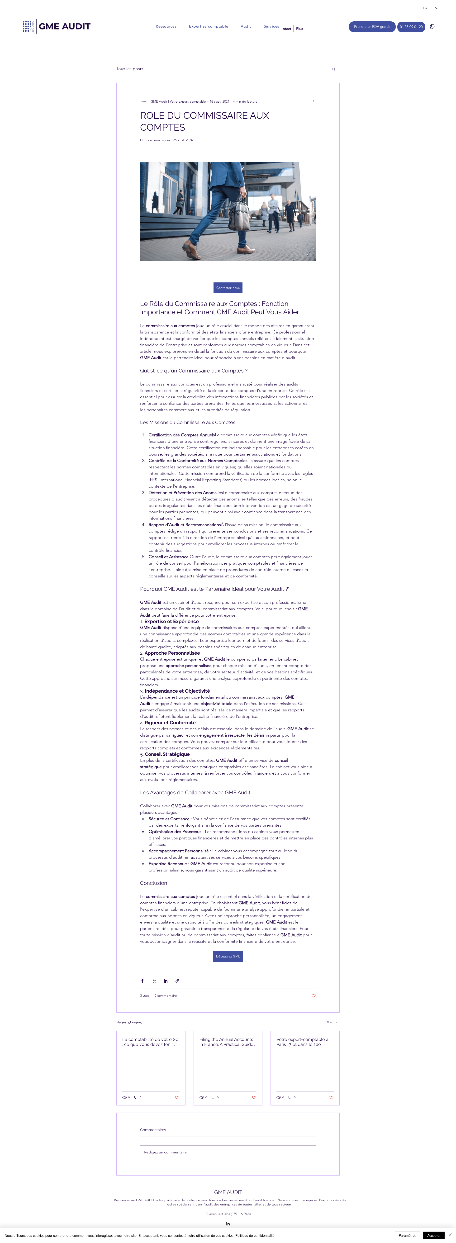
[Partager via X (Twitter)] (154, 981)
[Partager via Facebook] (142, 981)
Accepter (434, 1235)
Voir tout (333, 1022)
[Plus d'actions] (313, 101)
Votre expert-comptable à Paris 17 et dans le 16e (302, 1042)
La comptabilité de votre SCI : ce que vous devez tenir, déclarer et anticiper (150, 1042)
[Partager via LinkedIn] (165, 981)
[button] (333, 69)
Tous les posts (129, 68)
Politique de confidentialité (255, 1235)
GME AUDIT (228, 1192)
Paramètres (407, 1235)
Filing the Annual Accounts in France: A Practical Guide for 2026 (226, 1042)
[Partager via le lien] (177, 981)
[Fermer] (450, 1235)
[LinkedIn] (228, 1223)
